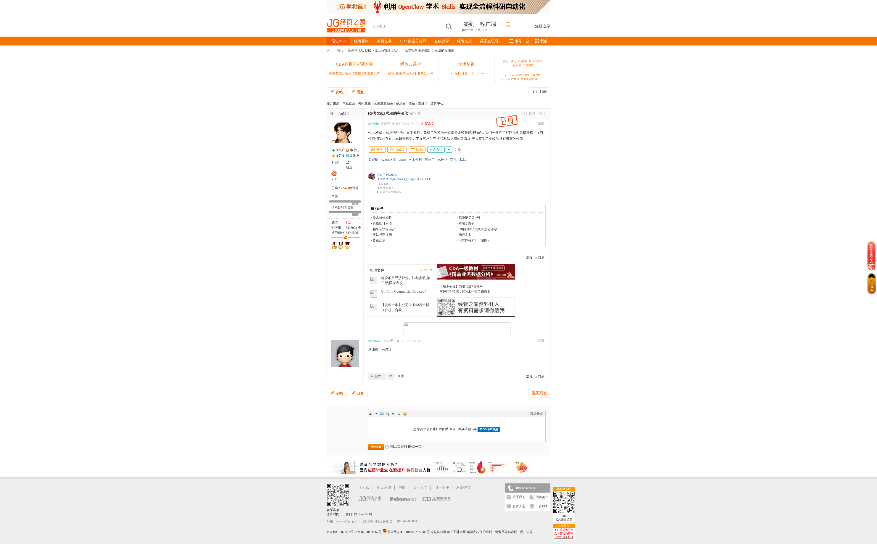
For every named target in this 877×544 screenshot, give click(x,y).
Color (376, 413)
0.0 (508, 22)
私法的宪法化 (444, 50)
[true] (448, 26)
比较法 (442, 160)
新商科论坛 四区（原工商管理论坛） (374, 50)
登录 (546, 26)
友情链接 (463, 488)
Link (387, 413)
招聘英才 (542, 497)
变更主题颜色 (383, 103)
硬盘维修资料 (382, 217)
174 (348, 162)
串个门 (354, 150)
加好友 (340, 155)
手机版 (364, 488)
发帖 (339, 92)
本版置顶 (348, 103)
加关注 (340, 150)
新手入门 (420, 488)
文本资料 (415, 160)
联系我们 (519, 497)
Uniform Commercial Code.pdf (403, 291)
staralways (374, 341)
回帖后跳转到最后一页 (406, 446)
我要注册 (464, 429)
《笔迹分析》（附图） (475, 240)
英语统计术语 (382, 223)
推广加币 (467, 30)
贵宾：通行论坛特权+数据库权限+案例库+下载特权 (523, 63)
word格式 (389, 160)
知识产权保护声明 (479, 532)
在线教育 (441, 41)
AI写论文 (427, 123)
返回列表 (539, 91)
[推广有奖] (415, 113)
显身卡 (423, 103)
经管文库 (464, 41)
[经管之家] (346, 36)
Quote (393, 413)
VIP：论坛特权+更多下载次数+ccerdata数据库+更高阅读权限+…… (522, 77)
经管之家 (330, 50)
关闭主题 (364, 103)
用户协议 (526, 532)
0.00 (507, 25)
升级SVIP (481, 30)
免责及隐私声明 (506, 532)
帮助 (402, 488)
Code (399, 413)
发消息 (354, 155)
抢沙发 (401, 103)
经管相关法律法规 (417, 50)
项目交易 (384, 41)
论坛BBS (338, 41)
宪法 (453, 160)
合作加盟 (519, 506)
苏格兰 (430, 160)
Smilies (404, 413)
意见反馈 (384, 488)
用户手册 (441, 488)
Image (382, 413)
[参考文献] (376, 113)
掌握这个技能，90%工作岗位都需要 (465, 291)
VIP (334, 179)
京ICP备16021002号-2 (342, 532)
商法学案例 (467, 223)
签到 (469, 24)
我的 (544, 41)
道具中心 (437, 103)
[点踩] (449, 150)
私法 (463, 160)
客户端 (488, 24)
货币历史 (379, 240)
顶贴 (412, 103)
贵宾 (350, 207)
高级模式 (536, 414)
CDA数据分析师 (413, 41)
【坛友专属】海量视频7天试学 (461, 286)
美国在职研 (489, 41)
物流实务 (465, 235)
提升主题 (333, 103)
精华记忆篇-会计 (470, 217)
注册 (538, 26)
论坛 (340, 50)
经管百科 (361, 41)
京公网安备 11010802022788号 (409, 532)
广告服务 (542, 506)
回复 (360, 92)
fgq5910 (343, 113)
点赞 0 (437, 149)
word (402, 160)
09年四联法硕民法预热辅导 (478, 229)
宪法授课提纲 (382, 235)
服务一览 (522, 41)
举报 (529, 257)
